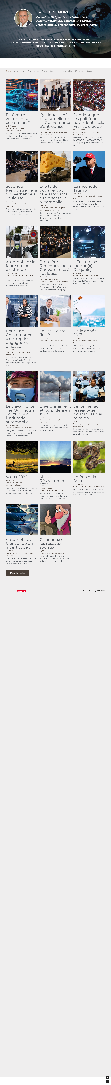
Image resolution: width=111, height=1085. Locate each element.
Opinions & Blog (57, 42)
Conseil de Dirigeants (42, 39)
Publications (76, 42)
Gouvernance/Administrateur (74, 39)
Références (42, 46)
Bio (53, 46)
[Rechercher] (74, 46)
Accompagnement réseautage (28, 42)
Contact (62, 46)
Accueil (23, 39)
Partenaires (93, 42)
